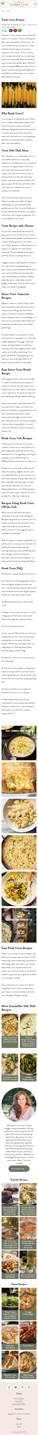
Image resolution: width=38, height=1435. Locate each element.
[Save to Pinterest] (15, 30)
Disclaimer (19, 1401)
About (19, 1426)
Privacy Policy (19, 1398)
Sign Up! (11, 1414)
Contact (19, 1424)
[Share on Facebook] (11, 30)
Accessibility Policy (19, 1404)
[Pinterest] (22, 1387)
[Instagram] (29, 1387)
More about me (17, 1168)
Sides (8, 11)
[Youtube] (15, 1387)
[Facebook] (9, 1387)
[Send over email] (20, 30)
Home (3, 11)
